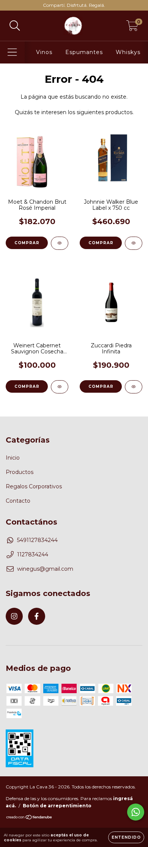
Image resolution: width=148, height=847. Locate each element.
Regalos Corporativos (34, 486)
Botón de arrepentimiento (57, 805)
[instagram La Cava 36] (14, 616)
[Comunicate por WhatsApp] (135, 812)
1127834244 (32, 554)
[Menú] (12, 52)
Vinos (44, 52)
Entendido (126, 837)
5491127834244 (37, 540)
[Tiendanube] (29, 818)
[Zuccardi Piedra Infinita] (133, 386)
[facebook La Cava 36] (36, 616)
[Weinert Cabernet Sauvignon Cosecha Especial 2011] (59, 386)
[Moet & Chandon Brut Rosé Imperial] (59, 243)
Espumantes (84, 52)
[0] (132, 27)
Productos (19, 472)
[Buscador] (15, 26)
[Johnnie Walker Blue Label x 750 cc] (133, 243)
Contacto (18, 500)
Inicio (13, 457)
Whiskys (128, 52)
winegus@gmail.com (45, 568)
